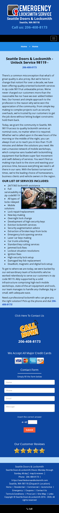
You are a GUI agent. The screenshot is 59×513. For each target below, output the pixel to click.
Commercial (33, 487)
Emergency (17, 490)
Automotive (46, 487)
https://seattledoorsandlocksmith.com (30, 480)
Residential (19, 487)
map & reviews (37, 473)
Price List (31, 494)
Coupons (29, 490)
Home (24, 46)
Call (30, 508)
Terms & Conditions (15, 494)
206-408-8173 (36, 27)
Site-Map (42, 494)
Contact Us (41, 490)
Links (51, 494)
